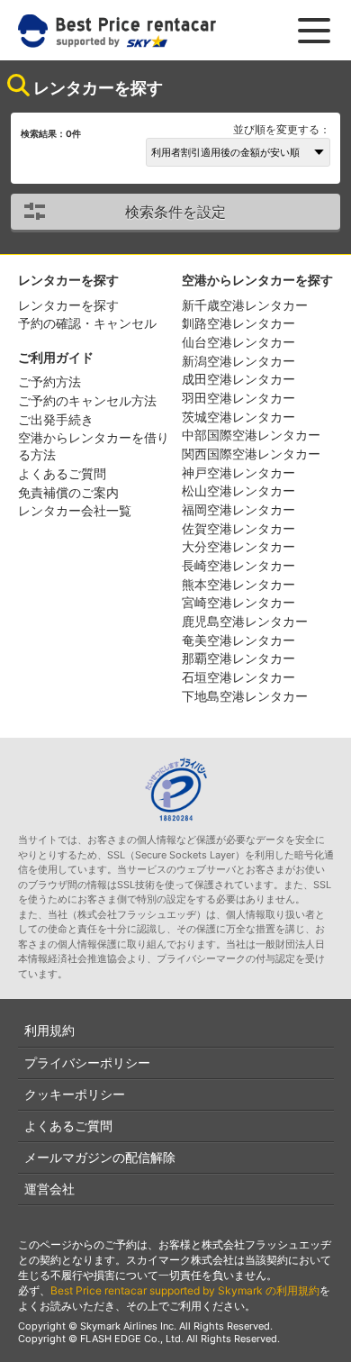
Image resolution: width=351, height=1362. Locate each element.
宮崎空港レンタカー (238, 602)
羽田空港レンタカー (238, 397)
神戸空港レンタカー (238, 472)
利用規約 (49, 1030)
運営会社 (49, 1188)
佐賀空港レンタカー (238, 528)
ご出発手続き (56, 419)
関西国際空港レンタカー (251, 453)
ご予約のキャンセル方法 (87, 400)
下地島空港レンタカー (245, 696)
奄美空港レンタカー (238, 640)
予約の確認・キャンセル (87, 323)
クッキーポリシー (74, 1094)
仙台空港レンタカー (238, 342)
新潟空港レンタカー (238, 360)
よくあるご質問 (62, 473)
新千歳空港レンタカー (245, 305)
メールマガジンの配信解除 (100, 1157)
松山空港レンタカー (238, 490)
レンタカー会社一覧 (74, 510)
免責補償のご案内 (68, 492)
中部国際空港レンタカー (251, 434)
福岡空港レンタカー (238, 509)
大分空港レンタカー (238, 546)
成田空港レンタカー (238, 378)
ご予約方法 (49, 381)
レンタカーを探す (68, 305)
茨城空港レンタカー (238, 416)
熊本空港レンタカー (238, 584)
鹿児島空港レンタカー (245, 621)
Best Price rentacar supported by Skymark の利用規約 (185, 1290)
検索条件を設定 (175, 212)
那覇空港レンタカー (238, 658)
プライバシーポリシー (87, 1062)
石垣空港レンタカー (238, 677)
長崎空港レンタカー (238, 565)
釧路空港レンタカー (238, 323)
